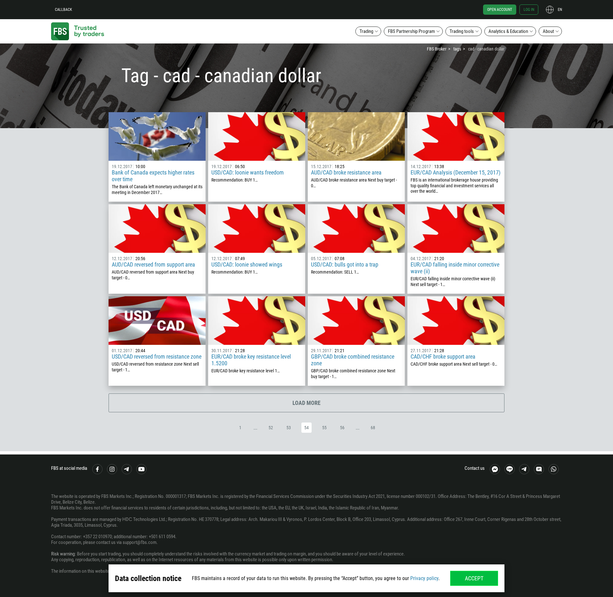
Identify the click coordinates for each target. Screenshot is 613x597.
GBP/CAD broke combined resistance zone (352, 360)
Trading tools (462, 31)
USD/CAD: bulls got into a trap (344, 264)
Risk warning (63, 554)
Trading (366, 31)
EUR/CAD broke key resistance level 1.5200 (251, 360)
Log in (529, 9)
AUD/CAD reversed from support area (153, 264)
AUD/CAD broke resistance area (346, 172)
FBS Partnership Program (411, 31)
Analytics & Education (508, 31)
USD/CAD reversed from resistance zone (156, 356)
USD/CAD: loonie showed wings (246, 264)
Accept (474, 578)
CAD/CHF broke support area (443, 356)
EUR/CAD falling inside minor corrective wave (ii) (455, 268)
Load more (306, 402)
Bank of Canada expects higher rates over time (153, 175)
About (548, 31)
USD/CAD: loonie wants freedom (247, 172)
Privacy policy (424, 578)
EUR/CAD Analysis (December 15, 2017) (456, 172)
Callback (63, 9)
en (560, 9)
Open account (499, 9)
